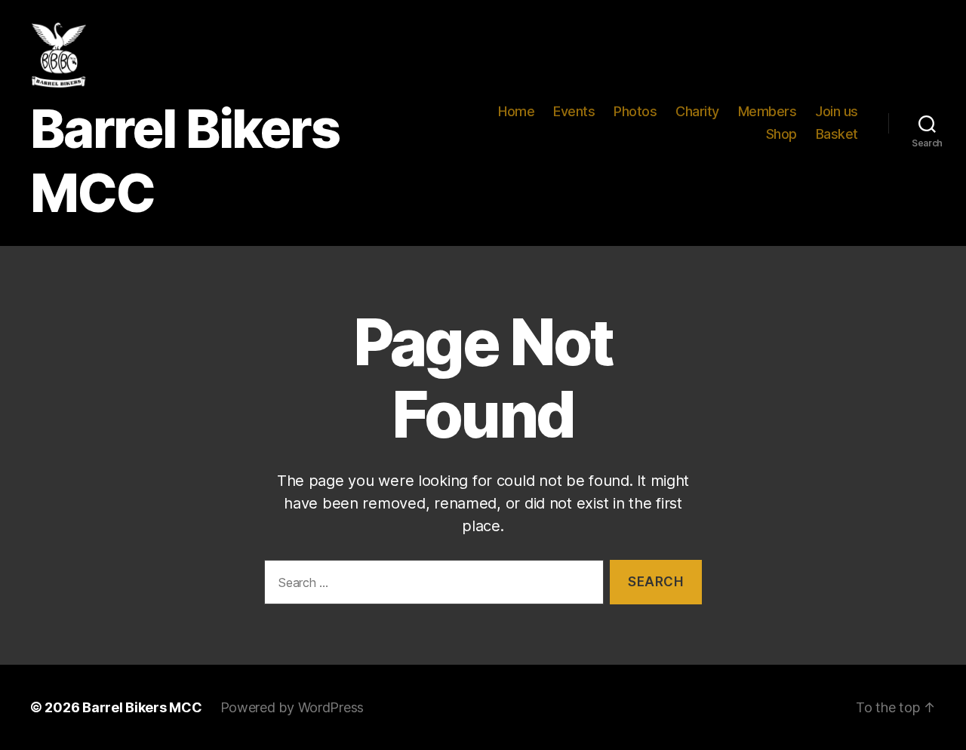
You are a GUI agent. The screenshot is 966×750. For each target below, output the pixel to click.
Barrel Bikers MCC (142, 707)
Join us (836, 111)
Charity (697, 111)
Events (574, 111)
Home (516, 111)
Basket (837, 134)
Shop (781, 134)
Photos (635, 111)
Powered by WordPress (292, 707)
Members (767, 111)
